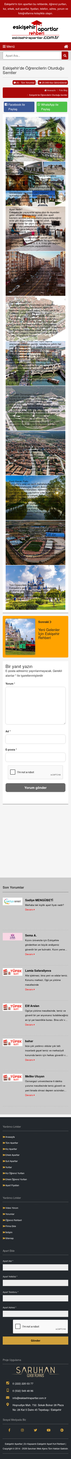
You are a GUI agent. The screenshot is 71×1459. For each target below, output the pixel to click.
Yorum (10, 683)
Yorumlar (9, 1213)
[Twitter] (35, 1430)
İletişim (8, 1232)
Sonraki (44, 622)
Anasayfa (51, 90)
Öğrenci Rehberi (13, 1220)
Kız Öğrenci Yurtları (14, 1173)
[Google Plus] (61, 1430)
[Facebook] (9, 1430)
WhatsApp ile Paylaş (49, 106)
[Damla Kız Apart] (12, 901)
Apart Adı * (8, 1260)
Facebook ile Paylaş (16, 106)
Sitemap (9, 1238)
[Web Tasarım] (35, 1372)
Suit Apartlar (11, 1161)
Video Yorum (11, 1207)
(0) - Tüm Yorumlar (25, 82)
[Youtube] (48, 1430)
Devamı (29, 909)
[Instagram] (22, 1430)
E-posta (11, 749)
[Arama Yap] (65, 55)
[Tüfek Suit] (12, 971)
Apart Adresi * (9, 1307)
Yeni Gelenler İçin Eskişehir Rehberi (49, 633)
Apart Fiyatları (12, 1185)
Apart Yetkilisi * (10, 1276)
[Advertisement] (35, 842)
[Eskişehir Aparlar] (35, 29)
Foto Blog (63, 90)
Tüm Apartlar (11, 1142)
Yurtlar (8, 1167)
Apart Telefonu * (11, 1291)
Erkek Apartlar (12, 1154)
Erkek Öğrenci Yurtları (16, 1179)
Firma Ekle (10, 1226)
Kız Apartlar (11, 1148)
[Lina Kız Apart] (12, 936)
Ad (8, 731)
